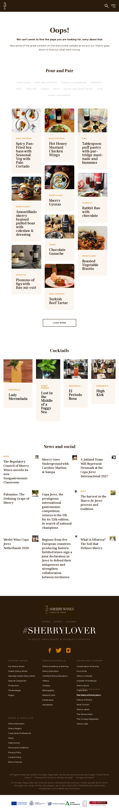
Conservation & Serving (88, 666)
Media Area (47, 700)
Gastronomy (14, 743)
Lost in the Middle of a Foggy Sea (47, 402)
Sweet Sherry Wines (17, 671)
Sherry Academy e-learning (55, 666)
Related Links (48, 695)
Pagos (11, 695)
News (10, 738)
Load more (59, 323)
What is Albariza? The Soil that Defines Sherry (93, 544)
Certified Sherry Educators (54, 676)
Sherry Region (15, 728)
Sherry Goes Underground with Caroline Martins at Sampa (55, 465)
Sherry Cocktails (84, 676)
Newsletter (47, 705)
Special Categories (17, 681)
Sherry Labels (83, 709)
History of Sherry (84, 700)
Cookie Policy (14, 757)
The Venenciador (85, 714)
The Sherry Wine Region (88, 695)
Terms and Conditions (18, 747)
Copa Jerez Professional (19, 733)
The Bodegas (14, 690)
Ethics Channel (15, 762)
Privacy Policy (14, 752)
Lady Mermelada (18, 396)
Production (13, 685)
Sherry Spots (83, 685)
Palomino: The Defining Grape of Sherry (16, 498)
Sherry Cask (82, 724)
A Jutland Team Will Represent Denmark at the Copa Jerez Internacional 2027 (94, 467)
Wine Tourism (83, 704)
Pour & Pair (82, 671)
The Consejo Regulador (88, 719)
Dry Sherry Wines (16, 666)
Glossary (46, 685)
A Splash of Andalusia (86, 681)
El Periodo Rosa (75, 395)
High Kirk (100, 393)
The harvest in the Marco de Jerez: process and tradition (93, 502)
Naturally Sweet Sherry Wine (21, 676)
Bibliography (48, 690)
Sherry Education (50, 671)
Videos (45, 681)
